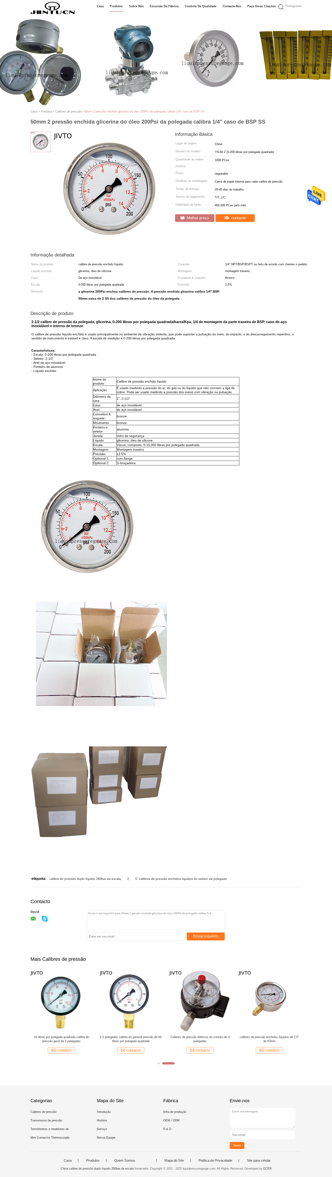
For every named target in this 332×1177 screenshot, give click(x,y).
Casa (100, 6)
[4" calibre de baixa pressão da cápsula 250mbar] (168, 1001)
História (102, 1120)
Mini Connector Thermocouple (50, 1137)
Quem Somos (124, 1160)
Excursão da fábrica (164, 6)
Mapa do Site (174, 1160)
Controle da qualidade (200, 6)
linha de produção (174, 1112)
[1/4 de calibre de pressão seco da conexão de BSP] (98, 1001)
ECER (267, 1168)
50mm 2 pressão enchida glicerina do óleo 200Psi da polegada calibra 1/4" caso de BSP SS (144, 111)
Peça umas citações (261, 6)
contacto (238, 218)
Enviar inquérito (205, 936)
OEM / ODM (171, 1120)
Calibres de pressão (43, 1112)
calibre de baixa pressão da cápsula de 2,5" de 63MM (237, 1039)
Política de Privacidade (215, 1160)
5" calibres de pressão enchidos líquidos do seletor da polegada (181, 879)
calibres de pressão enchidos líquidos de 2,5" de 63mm (35, 1039)
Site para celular (259, 1160)
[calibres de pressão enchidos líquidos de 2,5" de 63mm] (35, 1001)
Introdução (104, 1112)
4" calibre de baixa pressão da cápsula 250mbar (168, 1039)
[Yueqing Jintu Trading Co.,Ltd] (52, 8)
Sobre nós (136, 6)
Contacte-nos (232, 6)
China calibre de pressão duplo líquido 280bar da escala (97, 1168)
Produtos (116, 6)
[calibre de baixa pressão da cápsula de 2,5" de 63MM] (237, 1001)
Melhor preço (197, 218)
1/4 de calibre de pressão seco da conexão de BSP (98, 1039)
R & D (167, 1129)
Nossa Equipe (106, 1137)
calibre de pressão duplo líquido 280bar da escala (85, 879)
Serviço (102, 1129)
